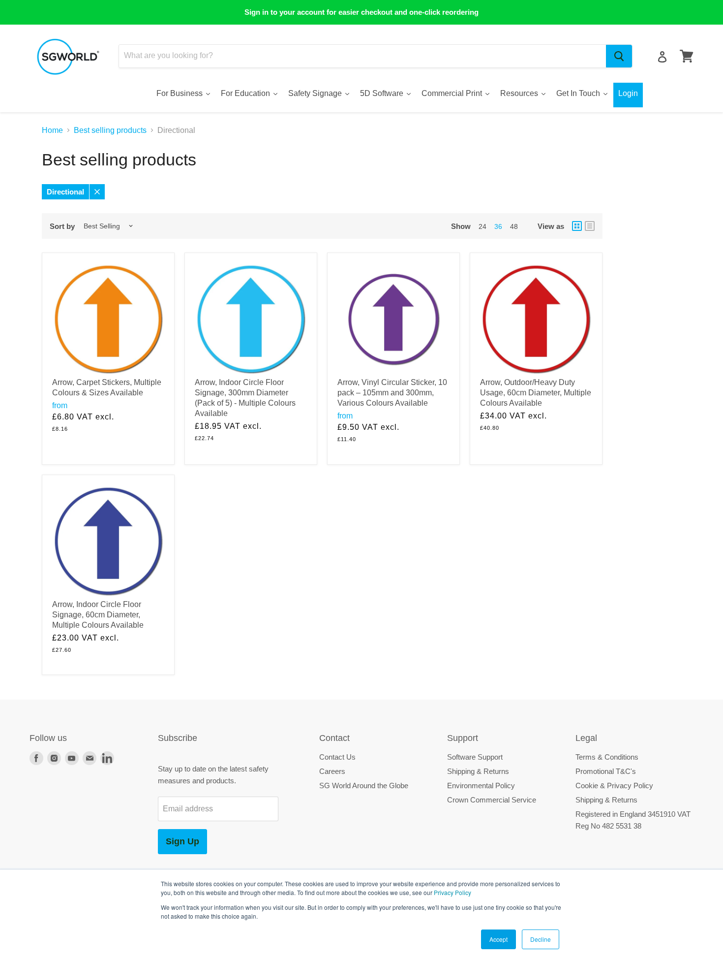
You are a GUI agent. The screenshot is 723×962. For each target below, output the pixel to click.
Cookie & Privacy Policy (614, 785)
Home (52, 130)
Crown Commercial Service (491, 800)
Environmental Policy (481, 785)
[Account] (662, 56)
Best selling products (110, 130)
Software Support (475, 757)
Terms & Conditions (606, 757)
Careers (332, 771)
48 (514, 226)
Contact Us (337, 757)
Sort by (62, 226)
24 (482, 226)
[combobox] (362, 56)
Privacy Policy (452, 892)
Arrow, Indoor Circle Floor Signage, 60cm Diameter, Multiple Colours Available (98, 614)
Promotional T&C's (605, 771)
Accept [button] (498, 939)
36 (498, 226)
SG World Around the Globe (363, 785)
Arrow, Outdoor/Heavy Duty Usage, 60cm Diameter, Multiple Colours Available (535, 392)
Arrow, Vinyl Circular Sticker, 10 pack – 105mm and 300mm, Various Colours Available (392, 392)
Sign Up (182, 841)
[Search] (619, 56)
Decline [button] (540, 939)
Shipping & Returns (478, 771)
